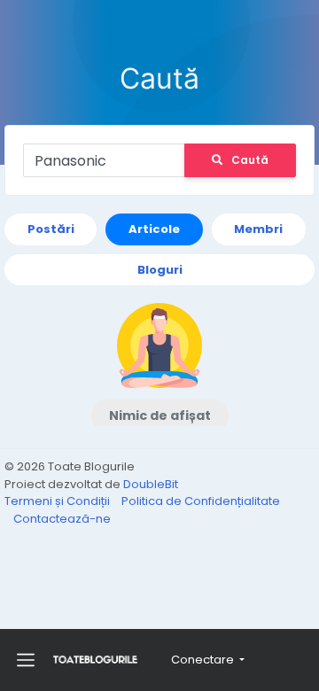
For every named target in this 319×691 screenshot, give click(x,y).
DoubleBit (150, 484)
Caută (249, 159)
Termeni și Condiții (58, 501)
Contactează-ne (62, 518)
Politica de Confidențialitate (200, 501)
